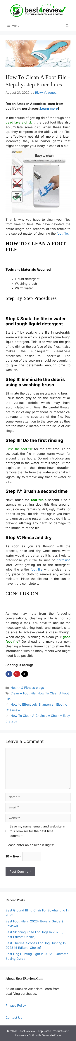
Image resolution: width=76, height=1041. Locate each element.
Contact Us (14, 1017)
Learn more (49, 108)
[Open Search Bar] (67, 25)
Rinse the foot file (19, 449)
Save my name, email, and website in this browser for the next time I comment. (37, 831)
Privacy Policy (16, 1005)
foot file (37, 569)
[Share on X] (24, 674)
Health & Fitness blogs (27, 687)
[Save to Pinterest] (16, 674)
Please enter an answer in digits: (30, 845)
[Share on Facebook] (9, 674)
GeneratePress (51, 1035)
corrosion (63, 560)
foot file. (63, 233)
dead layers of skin (20, 122)
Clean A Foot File (23, 693)
